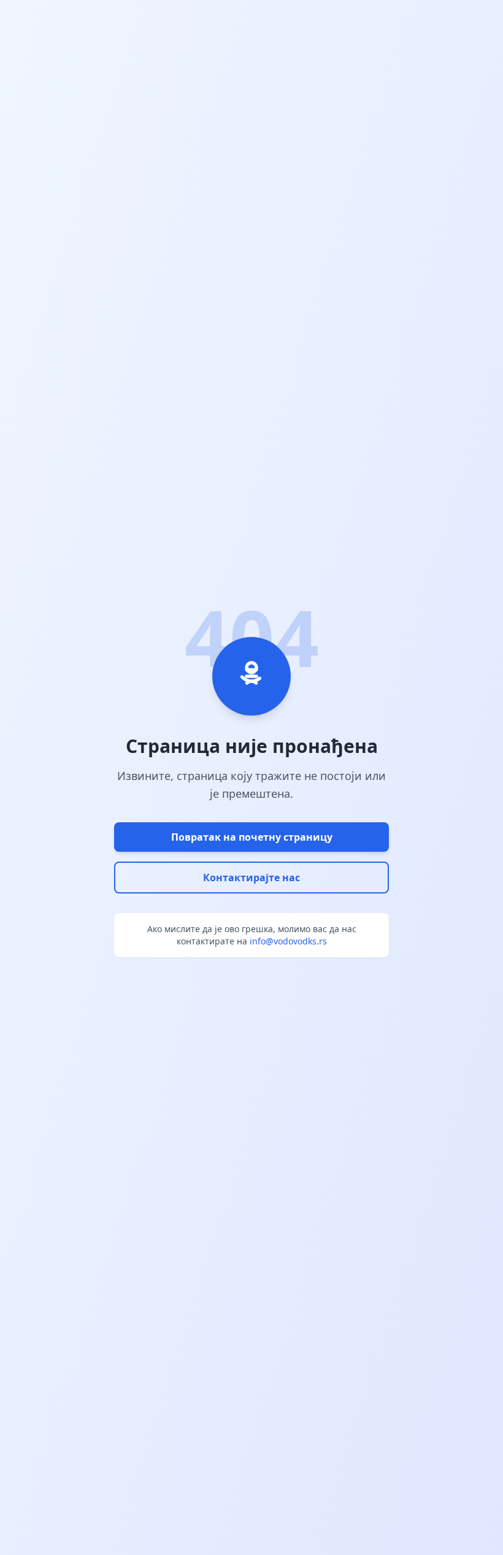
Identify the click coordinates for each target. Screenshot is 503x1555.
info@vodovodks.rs (288, 941)
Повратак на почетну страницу (251, 837)
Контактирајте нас (251, 877)
